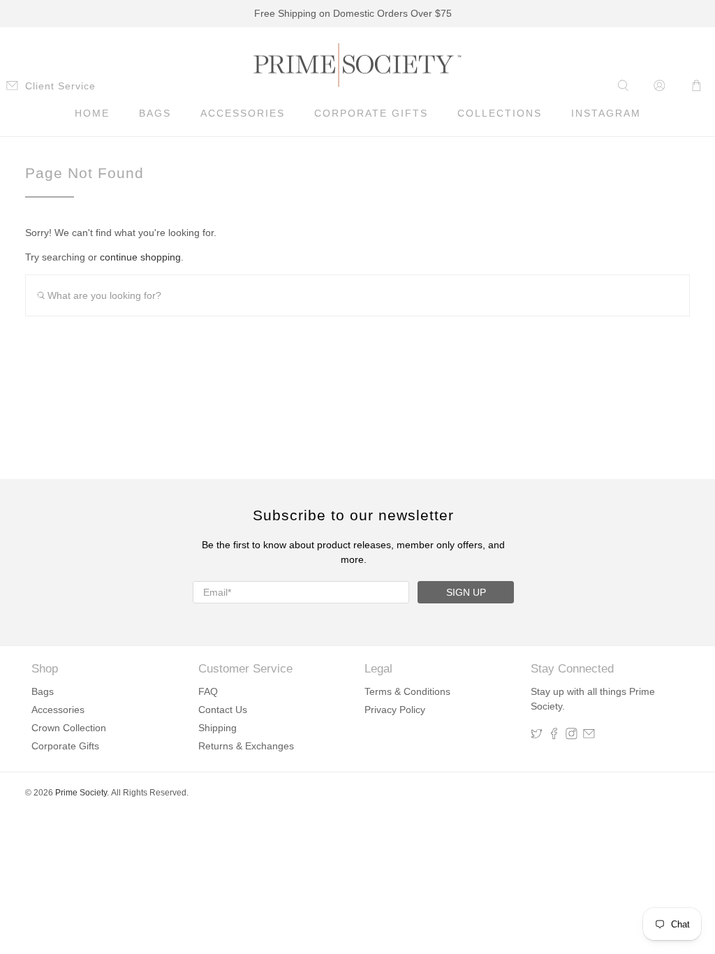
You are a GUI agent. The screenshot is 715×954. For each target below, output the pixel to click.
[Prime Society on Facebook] (554, 736)
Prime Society (81, 792)
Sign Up (466, 592)
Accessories (242, 113)
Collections (499, 113)
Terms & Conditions (407, 691)
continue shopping (140, 257)
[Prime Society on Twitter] (537, 736)
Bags (155, 113)
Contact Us (222, 709)
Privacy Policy (394, 709)
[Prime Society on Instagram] (571, 736)
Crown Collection (68, 727)
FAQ (208, 691)
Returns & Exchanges (246, 745)
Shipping (217, 727)
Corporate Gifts (371, 113)
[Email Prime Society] (589, 736)
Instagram (606, 113)
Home (92, 113)
